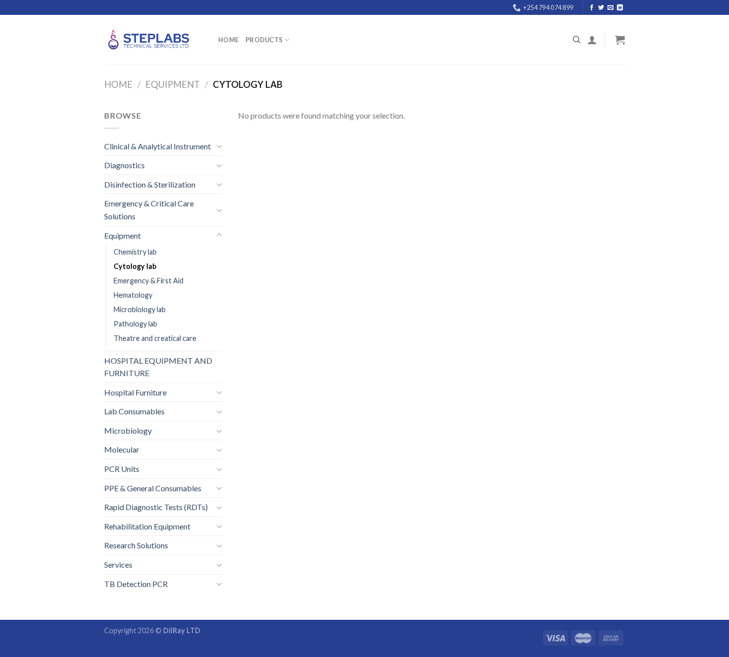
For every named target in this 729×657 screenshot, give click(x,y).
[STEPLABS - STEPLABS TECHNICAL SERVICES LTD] (153, 40)
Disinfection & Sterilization (149, 184)
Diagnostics (124, 165)
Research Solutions (136, 545)
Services (118, 564)
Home (228, 40)
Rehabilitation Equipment (147, 526)
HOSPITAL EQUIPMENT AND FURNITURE (158, 367)
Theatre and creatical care (155, 338)
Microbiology (128, 430)
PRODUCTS (264, 40)
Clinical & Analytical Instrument (157, 146)
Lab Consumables (134, 411)
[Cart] (618, 40)
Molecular (121, 449)
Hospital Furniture (135, 392)
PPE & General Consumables (152, 488)
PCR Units (121, 468)
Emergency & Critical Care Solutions (149, 209)
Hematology (133, 295)
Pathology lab (135, 324)
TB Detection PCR (136, 584)
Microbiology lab (140, 309)
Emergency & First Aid (148, 280)
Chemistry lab (135, 252)
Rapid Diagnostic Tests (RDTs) (156, 507)
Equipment (172, 84)
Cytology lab (135, 266)
